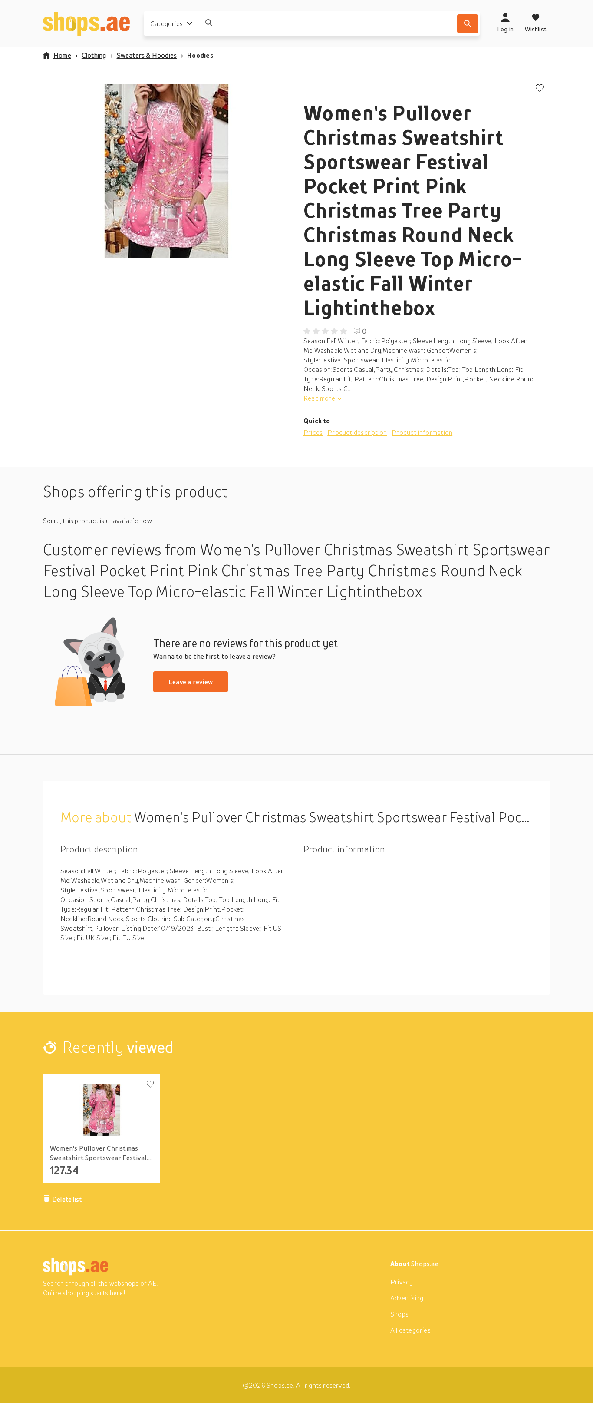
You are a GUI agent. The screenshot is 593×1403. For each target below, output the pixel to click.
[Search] (467, 23)
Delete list (67, 1199)
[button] (166, 171)
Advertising (406, 1298)
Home (62, 55)
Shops (399, 1314)
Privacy (401, 1282)
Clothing (94, 55)
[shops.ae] (86, 23)
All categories (410, 1330)
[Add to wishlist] (540, 88)
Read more (319, 398)
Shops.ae (424, 1263)
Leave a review (190, 682)
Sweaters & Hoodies (147, 55)
